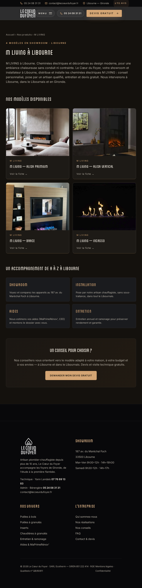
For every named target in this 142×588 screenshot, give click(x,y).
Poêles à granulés (30, 522)
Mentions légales (104, 566)
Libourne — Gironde (98, 3)
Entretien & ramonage (33, 538)
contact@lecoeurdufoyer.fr (63, 3)
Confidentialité (103, 570)
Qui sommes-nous (86, 516)
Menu (42, 13)
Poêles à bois (28, 516)
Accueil (10, 34)
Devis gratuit (102, 13)
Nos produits (24, 34)
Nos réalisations (84, 522)
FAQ (78, 533)
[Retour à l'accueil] (27, 13)
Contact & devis (85, 538)
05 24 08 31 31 (32, 3)
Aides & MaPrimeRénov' (34, 544)
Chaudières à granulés (33, 533)
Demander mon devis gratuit (71, 375)
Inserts (24, 527)
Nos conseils (83, 527)
